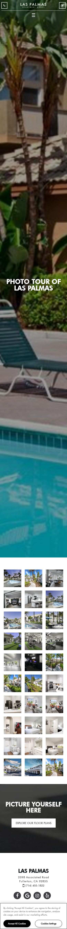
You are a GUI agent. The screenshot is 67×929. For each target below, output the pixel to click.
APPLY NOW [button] (62, 6)
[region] (33, 916)
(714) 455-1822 (4, 6)
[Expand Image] (12, 578)
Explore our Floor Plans (33, 823)
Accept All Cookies (17, 923)
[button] (17, 895)
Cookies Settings (48, 923)
